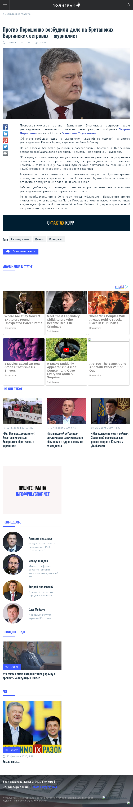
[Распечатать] (5, 153)
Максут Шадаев (38, 561)
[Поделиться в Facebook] (5, 127)
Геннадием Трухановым (78, 133)
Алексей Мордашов (40, 538)
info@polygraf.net (44, 787)
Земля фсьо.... (11, 761)
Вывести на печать (24, 251)
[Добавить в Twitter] (5, 147)
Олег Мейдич (37, 609)
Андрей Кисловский (41, 586)
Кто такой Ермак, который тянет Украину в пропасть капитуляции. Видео (29, 676)
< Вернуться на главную (17, 13)
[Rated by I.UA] (128, 803)
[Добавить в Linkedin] (5, 133)
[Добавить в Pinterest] (5, 140)
